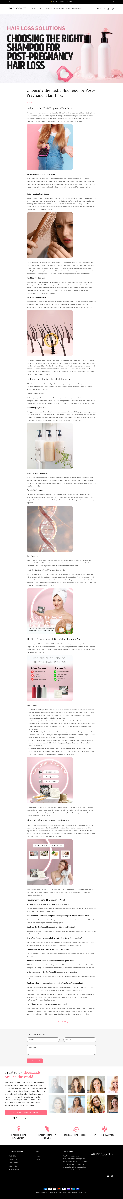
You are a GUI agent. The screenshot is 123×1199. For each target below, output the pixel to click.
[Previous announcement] (9, 2)
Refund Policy (13, 1166)
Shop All (38, 1156)
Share (30, 102)
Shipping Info (13, 1159)
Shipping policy (83, 1192)
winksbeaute (44, 1192)
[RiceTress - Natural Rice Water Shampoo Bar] (50, 634)
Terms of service (72, 1192)
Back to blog (63, 1022)
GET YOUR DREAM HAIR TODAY (25, 1113)
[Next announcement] (114, 2)
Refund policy (53, 1192)
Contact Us (12, 1156)
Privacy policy (62, 1192)
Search (38, 1159)
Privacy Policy (13, 1163)
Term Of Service (14, 1169)
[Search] (104, 9)
